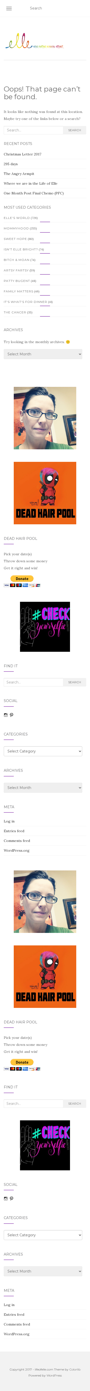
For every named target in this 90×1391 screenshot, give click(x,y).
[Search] (83, 8)
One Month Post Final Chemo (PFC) (34, 193)
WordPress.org (17, 850)
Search (74, 130)
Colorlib (74, 1369)
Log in (9, 821)
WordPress (54, 1375)
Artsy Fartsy (16, 270)
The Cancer (15, 312)
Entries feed (14, 831)
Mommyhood (16, 228)
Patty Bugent (17, 281)
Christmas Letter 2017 (22, 154)
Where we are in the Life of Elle (31, 183)
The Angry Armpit (19, 173)
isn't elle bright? (21, 249)
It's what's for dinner (25, 302)
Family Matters (18, 291)
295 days (11, 164)
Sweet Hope (15, 239)
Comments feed (17, 840)
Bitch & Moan (17, 260)
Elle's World (17, 218)
